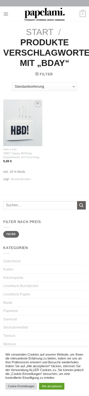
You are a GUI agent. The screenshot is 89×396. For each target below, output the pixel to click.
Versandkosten (20, 179)
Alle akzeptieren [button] (52, 386)
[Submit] (81, 205)
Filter (11, 234)
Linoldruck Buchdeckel (20, 286)
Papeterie (10, 311)
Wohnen (9, 344)
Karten (8, 269)
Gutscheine (12, 261)
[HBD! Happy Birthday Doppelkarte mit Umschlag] (22, 122)
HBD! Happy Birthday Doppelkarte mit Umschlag (21, 155)
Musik (7, 302)
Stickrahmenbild (15, 327)
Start (39, 32)
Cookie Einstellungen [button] (21, 386)
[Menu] (5, 14)
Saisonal (10, 319)
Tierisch (9, 336)
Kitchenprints (13, 278)
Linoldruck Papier (16, 294)
